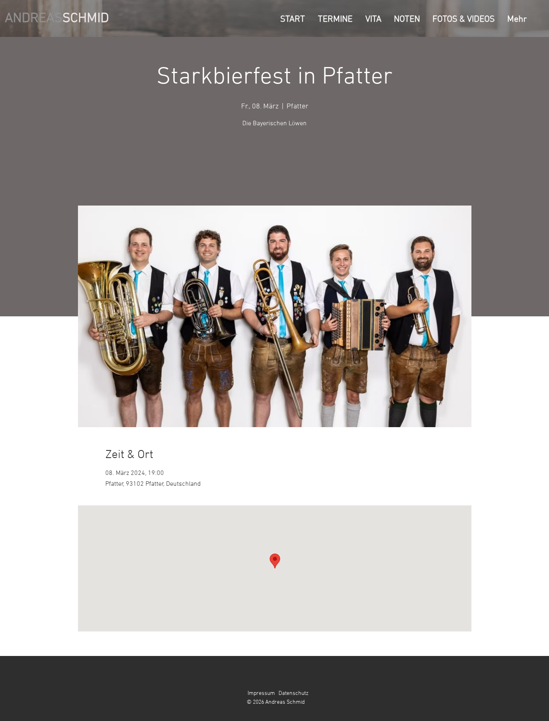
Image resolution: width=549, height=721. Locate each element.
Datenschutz (294, 693)
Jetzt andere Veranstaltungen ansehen (274, 168)
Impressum (261, 693)
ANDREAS (33, 18)
